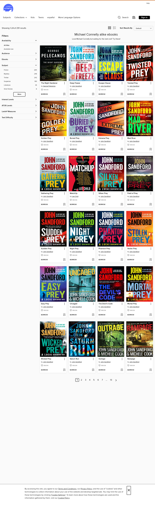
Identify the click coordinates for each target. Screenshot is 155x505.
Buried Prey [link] (74, 138)
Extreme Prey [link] (104, 138)
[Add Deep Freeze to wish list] (93, 94)
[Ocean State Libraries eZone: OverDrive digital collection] (8, 8)
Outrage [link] (102, 359)
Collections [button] (19, 17)
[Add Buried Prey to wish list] (93, 149)
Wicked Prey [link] (46, 359)
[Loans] (134, 18)
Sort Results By (126, 28)
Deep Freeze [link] (75, 83)
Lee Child (75, 196)
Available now (8, 49)
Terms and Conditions (67, 489)
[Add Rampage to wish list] (150, 370)
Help (148, 3)
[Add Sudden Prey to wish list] (64, 259)
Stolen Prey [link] (132, 249)
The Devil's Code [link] (105, 304)
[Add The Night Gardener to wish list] (64, 94)
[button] (123, 18)
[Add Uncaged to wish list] (93, 315)
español (51, 17)
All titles (6, 45)
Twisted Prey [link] (132, 83)
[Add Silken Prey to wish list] (121, 204)
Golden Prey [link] (46, 138)
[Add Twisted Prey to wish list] (150, 94)
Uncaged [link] (73, 304)
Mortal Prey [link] (132, 304)
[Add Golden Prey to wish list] (64, 149)
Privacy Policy (86, 489)
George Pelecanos (49, 86)
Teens (41, 17)
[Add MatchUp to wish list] (93, 204)
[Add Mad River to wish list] (150, 149)
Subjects (7, 17)
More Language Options (69, 17)
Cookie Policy (64, 498)
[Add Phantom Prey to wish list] (121, 259)
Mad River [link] (131, 138)
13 (111, 380)
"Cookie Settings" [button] (58, 495)
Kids (33, 17)
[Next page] (116, 380)
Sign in (144, 17)
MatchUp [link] (73, 193)
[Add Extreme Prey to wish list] (121, 149)
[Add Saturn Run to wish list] (93, 370)
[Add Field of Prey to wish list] (150, 204)
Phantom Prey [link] (104, 249)
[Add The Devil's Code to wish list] (121, 315)
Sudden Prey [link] (46, 249)
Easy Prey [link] (45, 304)
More (19, 94)
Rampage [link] (131, 359)
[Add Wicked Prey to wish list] (64, 370)
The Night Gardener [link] (49, 83)
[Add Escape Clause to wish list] (121, 94)
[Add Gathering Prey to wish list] (64, 204)
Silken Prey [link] (103, 193)
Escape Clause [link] (104, 83)
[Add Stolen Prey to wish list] (150, 259)
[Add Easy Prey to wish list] (64, 315)
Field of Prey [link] (132, 193)
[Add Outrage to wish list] (121, 370)
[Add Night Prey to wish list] (93, 259)
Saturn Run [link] (74, 359)
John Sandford (77, 86)
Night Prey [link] (74, 249)
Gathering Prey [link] (47, 193)
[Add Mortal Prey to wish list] (150, 315)
